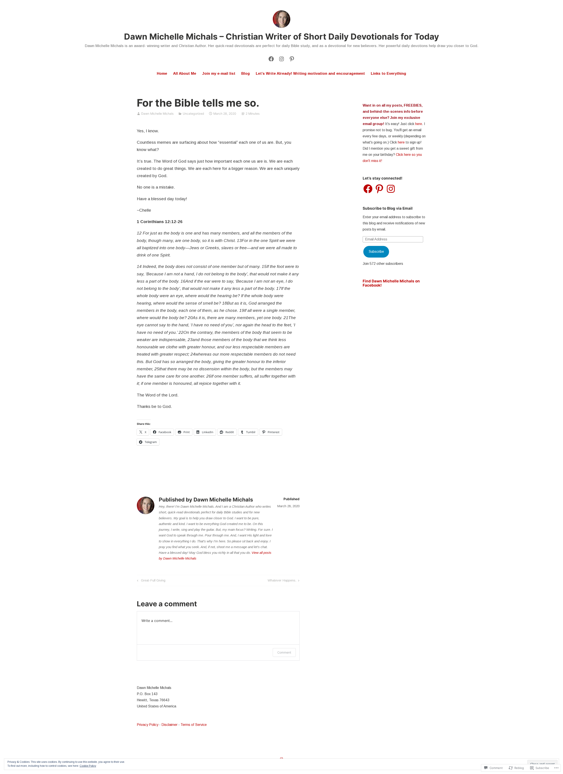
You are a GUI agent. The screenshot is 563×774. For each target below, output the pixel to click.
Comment (284, 652)
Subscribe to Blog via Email (388, 208)
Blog (245, 73)
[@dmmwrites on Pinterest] (292, 58)
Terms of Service (194, 725)
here (418, 124)
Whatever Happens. (282, 581)
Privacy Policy (147, 725)
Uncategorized (193, 113)
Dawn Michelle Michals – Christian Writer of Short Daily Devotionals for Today (281, 36)
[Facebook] (271, 58)
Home (162, 73)
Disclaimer (169, 725)
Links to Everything (388, 73)
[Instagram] (281, 58)
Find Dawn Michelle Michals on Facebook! (391, 283)
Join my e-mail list (218, 73)
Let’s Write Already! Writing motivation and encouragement (310, 73)
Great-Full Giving (150, 581)
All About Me (184, 73)
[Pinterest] (379, 189)
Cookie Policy (88, 765)
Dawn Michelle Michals (157, 113)
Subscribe (376, 251)
